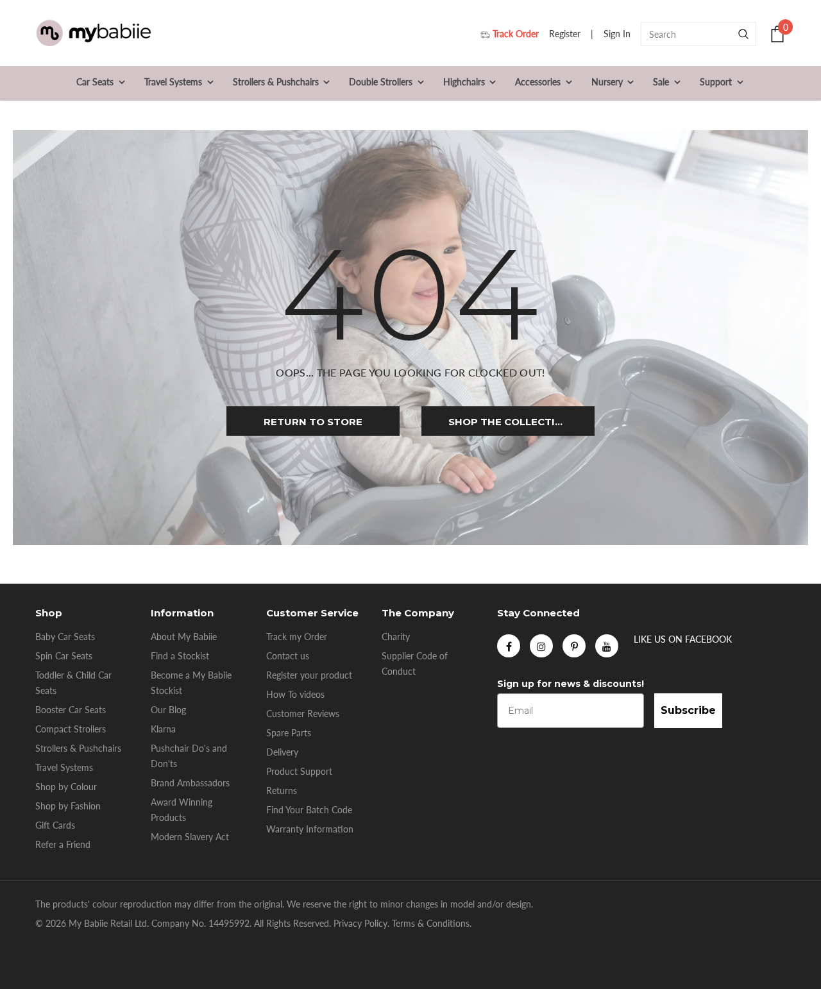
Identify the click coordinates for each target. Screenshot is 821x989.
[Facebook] (508, 645)
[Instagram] (541, 645)
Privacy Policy (360, 923)
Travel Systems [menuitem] (173, 81)
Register (566, 33)
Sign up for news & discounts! (570, 683)
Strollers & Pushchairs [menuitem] (276, 81)
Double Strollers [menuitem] (380, 81)
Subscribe (688, 710)
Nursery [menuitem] (607, 81)
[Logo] (93, 33)
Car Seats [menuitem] (95, 81)
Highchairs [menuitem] (464, 81)
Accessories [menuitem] (538, 81)
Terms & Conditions (431, 923)
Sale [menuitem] (661, 81)
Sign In (618, 33)
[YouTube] (606, 645)
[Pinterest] (574, 645)
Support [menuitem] (716, 81)
